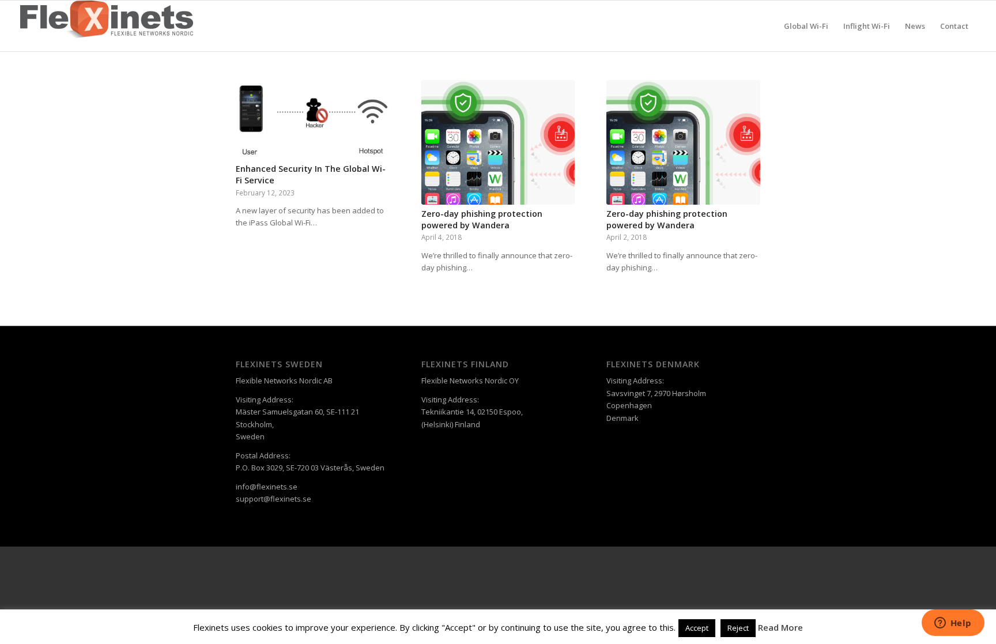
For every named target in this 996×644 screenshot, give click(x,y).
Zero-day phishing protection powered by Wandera (481, 219)
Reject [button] (738, 628)
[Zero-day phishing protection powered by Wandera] (498, 142)
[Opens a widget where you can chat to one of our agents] (952, 623)
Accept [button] (696, 628)
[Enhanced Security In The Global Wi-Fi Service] (313, 120)
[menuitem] (806, 26)
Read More (780, 627)
